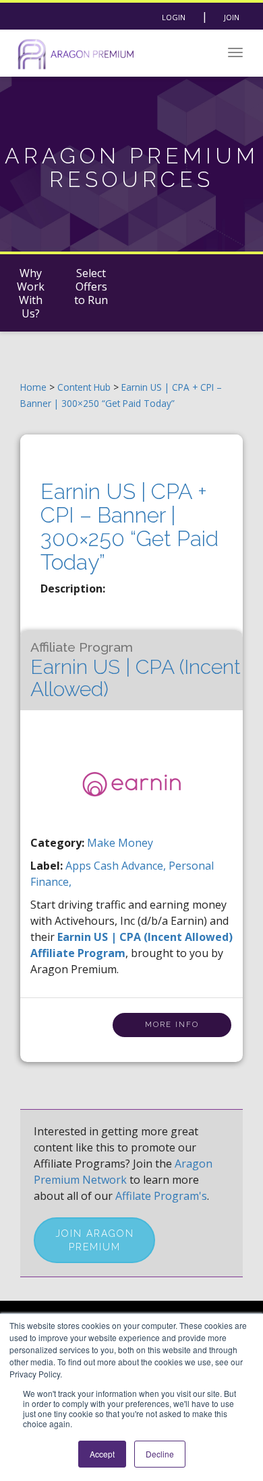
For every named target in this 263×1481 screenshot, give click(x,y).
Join (231, 17)
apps (79, 865)
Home (33, 387)
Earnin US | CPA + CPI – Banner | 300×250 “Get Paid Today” (129, 527)
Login (173, 17)
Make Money (120, 842)
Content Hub (84, 387)
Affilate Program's (161, 1195)
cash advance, (131, 865)
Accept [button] (102, 1453)
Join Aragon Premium (94, 1240)
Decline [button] (160, 1453)
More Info (172, 1024)
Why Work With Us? (31, 293)
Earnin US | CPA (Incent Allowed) (135, 670)
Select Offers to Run (91, 286)
